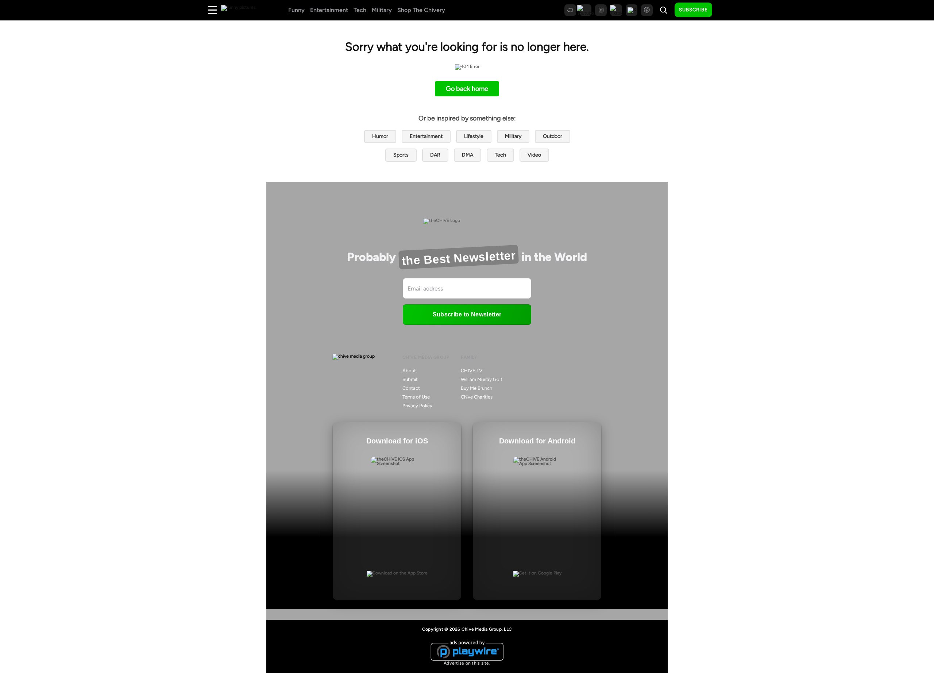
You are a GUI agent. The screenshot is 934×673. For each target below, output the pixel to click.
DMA (467, 155)
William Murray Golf (481, 379)
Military (382, 10)
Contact (411, 388)
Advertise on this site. (467, 663)
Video (534, 155)
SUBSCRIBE (693, 9)
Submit (410, 379)
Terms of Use (416, 397)
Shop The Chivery (421, 10)
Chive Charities (477, 397)
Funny (296, 10)
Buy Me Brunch (476, 388)
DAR (435, 155)
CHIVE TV (471, 370)
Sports (401, 155)
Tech (360, 10)
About (409, 370)
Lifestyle (473, 136)
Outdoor (552, 136)
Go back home (467, 89)
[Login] (724, 10)
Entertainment (329, 10)
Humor (380, 136)
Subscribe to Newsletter (467, 314)
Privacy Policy (417, 405)
